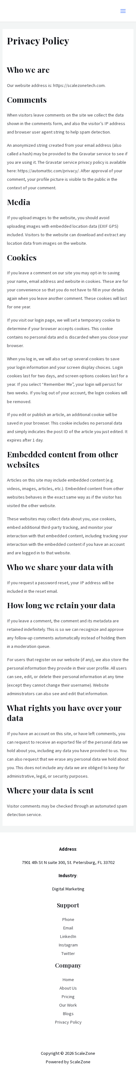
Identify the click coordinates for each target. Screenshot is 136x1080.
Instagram (68, 945)
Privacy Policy (68, 1022)
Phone (68, 919)
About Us (68, 988)
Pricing (68, 996)
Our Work (68, 1005)
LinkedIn (68, 936)
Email (68, 928)
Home (68, 979)
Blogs (68, 1013)
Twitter (68, 953)
